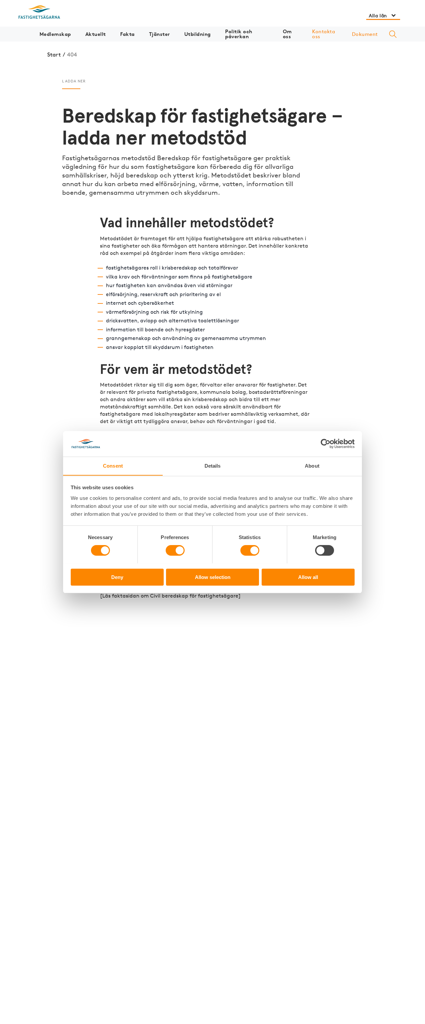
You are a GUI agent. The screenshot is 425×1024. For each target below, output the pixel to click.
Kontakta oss (323, 34)
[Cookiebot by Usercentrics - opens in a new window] (326, 444)
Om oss (287, 34)
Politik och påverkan (238, 34)
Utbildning (197, 34)
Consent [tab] (113, 465)
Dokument (365, 34)
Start (54, 54)
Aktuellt (95, 34)
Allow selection (212, 577)
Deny (117, 577)
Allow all (308, 577)
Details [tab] (213, 465)
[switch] (175, 550)
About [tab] (312, 465)
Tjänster (159, 34)
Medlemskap (55, 34)
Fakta (127, 34)
